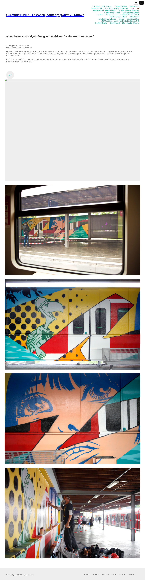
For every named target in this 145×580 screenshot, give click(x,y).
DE (141, 3)
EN (136, 3)
